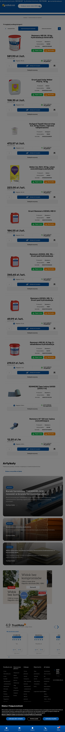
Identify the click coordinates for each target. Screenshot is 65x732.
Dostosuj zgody (34, 718)
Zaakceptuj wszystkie (50, 718)
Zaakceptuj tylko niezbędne (16, 718)
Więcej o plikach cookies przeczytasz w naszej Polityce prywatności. (22, 714)
